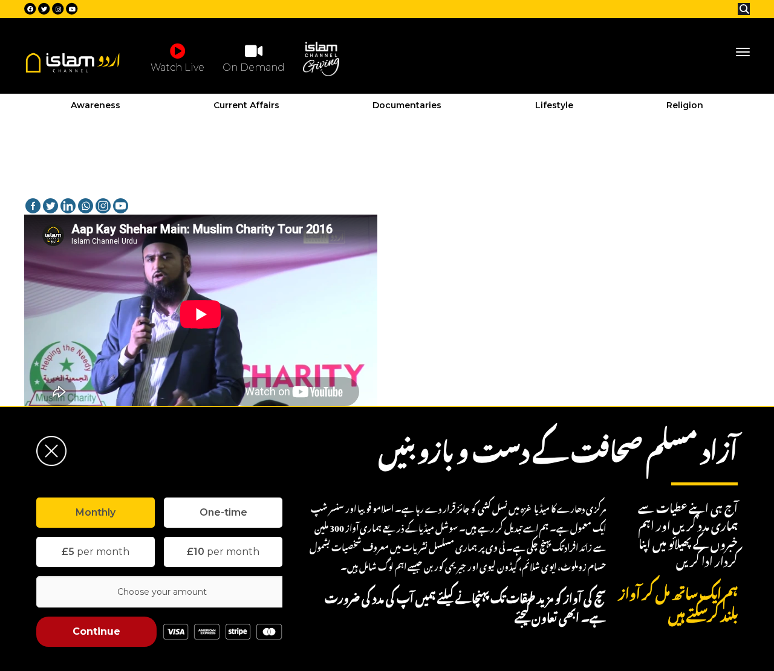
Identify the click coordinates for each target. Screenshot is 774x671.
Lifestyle (554, 105)
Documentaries (406, 105)
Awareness (95, 105)
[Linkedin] (68, 205)
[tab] (95, 513)
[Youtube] (120, 205)
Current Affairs (246, 105)
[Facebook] (33, 205)
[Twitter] (50, 205)
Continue (96, 631)
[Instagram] (103, 205)
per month (95, 551)
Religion (684, 105)
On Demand (254, 67)
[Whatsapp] (85, 205)
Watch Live (177, 67)
